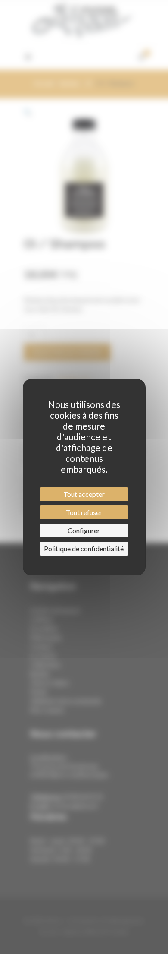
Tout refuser (84, 512)
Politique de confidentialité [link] (84, 548)
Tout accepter (84, 494)
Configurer (84, 530)
